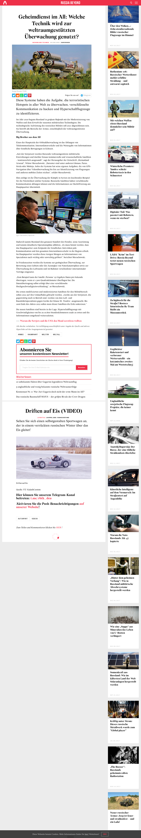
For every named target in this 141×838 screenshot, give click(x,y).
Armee (21, 335)
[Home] (5, 3)
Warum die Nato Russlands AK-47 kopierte (119, 538)
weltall (56, 335)
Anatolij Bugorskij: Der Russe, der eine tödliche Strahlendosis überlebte (122, 450)
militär (45, 335)
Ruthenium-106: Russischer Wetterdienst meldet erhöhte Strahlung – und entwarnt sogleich (123, 78)
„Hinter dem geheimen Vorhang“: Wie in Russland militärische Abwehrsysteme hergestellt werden (122, 584)
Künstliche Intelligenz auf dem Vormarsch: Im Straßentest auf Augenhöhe (122, 494)
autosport (23, 519)
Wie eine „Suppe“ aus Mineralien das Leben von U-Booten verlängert (121, 631)
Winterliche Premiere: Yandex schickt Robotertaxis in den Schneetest (122, 171)
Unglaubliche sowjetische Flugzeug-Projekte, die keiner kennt (122, 406)
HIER (59, 528)
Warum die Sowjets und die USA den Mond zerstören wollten (51, 321)
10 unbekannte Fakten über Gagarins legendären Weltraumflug (46, 382)
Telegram (87, 95)
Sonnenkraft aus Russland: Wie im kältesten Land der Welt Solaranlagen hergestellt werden (123, 678)
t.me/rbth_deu (41, 498)
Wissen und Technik (40, 42)
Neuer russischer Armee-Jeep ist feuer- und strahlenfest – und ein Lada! (122, 817)
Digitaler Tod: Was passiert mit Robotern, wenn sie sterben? (122, 215)
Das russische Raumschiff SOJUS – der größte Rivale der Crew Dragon (50, 397)
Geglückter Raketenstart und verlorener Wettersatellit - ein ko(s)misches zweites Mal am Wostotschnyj (121, 357)
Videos (35, 519)
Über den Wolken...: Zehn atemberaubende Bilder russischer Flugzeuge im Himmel (122, 31)
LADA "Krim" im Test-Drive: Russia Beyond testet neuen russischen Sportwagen (122, 259)
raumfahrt (33, 335)
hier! (87, 834)
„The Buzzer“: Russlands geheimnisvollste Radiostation (119, 772)
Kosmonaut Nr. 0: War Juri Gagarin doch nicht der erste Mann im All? (50, 392)
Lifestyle (41, 417)
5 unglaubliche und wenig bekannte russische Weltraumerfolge (46, 387)
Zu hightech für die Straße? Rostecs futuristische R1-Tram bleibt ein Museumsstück (122, 306)
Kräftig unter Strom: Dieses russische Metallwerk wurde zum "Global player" (122, 726)
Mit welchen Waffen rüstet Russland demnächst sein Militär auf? (122, 125)
